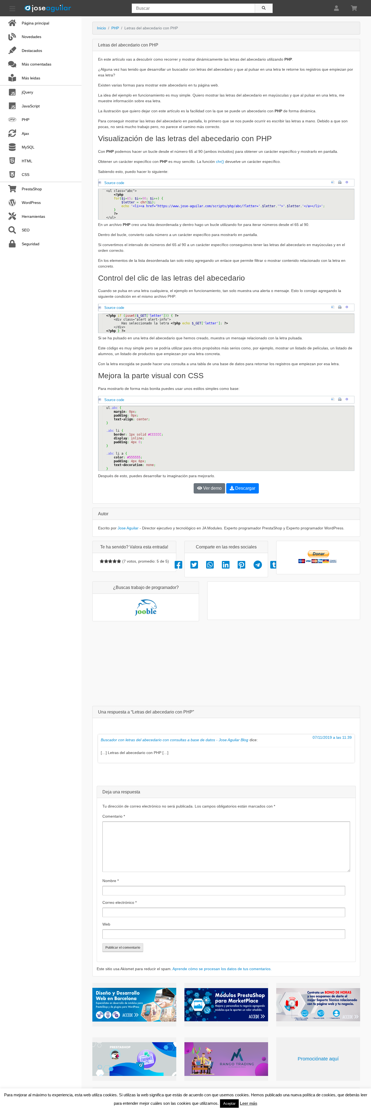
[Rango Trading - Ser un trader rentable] (226, 1059)
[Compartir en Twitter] (194, 565)
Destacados (32, 50)
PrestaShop (32, 189)
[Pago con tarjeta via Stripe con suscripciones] (134, 1059)
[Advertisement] (226, 663)
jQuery (27, 92)
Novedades (31, 37)
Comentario (113, 816)
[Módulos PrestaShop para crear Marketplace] (226, 1004)
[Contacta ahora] (318, 1004)
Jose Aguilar (128, 528)
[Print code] (341, 183)
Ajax (25, 133)
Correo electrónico (119, 902)
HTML (27, 161)
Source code (114, 183)
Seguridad (30, 244)
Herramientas (33, 216)
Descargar (244, 488)
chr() (220, 161)
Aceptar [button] (229, 1103)
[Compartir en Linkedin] (225, 565)
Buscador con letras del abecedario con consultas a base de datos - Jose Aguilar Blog (174, 740)
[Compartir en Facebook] (178, 565)
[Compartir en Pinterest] (241, 565)
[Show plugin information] (348, 183)
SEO (26, 230)
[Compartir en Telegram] (257, 565)
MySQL (28, 147)
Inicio (101, 28)
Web (106, 924)
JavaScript (31, 106)
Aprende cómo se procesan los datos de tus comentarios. (222, 969)
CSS (25, 174)
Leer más (248, 1103)
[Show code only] (334, 183)
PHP (25, 119)
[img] (102, 561)
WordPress (31, 202)
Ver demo (212, 488)
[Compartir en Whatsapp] (210, 565)
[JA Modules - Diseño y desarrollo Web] (134, 1004)
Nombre (110, 881)
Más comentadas (36, 64)
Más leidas (31, 78)
